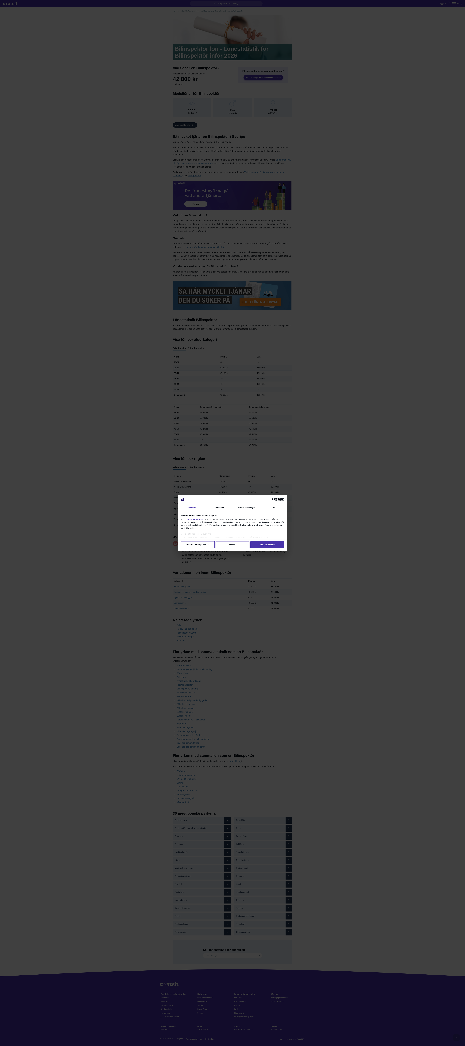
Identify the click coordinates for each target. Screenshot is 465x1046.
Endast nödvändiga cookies (197, 545)
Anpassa (231, 545)
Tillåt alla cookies (267, 545)
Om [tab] (273, 507)
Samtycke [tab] (191, 507)
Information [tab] (219, 507)
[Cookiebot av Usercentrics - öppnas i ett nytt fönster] (273, 499)
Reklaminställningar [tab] (246, 507)
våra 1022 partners (195, 519)
